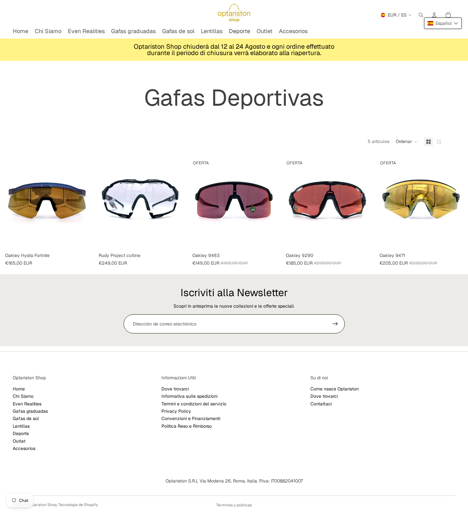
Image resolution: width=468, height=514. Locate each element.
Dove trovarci (175, 389)
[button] (407, 142)
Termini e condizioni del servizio (193, 404)
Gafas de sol (26, 419)
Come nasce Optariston (334, 389)
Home (19, 389)
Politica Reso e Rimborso (186, 426)
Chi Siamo (23, 396)
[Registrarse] (335, 324)
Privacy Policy (176, 411)
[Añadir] (83, 240)
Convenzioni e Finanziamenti (190, 419)
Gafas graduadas (30, 411)
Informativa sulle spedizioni (189, 396)
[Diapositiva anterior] (290, 203)
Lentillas (21, 426)
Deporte (21, 433)
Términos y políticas (234, 505)
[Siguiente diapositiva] (364, 203)
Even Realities (27, 404)
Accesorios (24, 448)
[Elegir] (364, 240)
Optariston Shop (42, 504)
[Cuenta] (434, 15)
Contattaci (321, 404)
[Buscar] (421, 15)
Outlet (19, 441)
